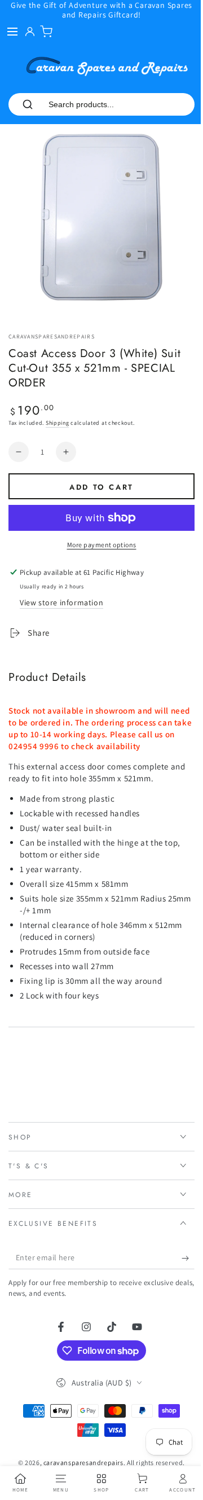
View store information (61, 602)
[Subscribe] (179, 1249)
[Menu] (12, 31)
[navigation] (19, 1483)
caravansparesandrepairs (51, 336)
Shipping (57, 422)
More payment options (101, 544)
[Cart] (46, 31)
